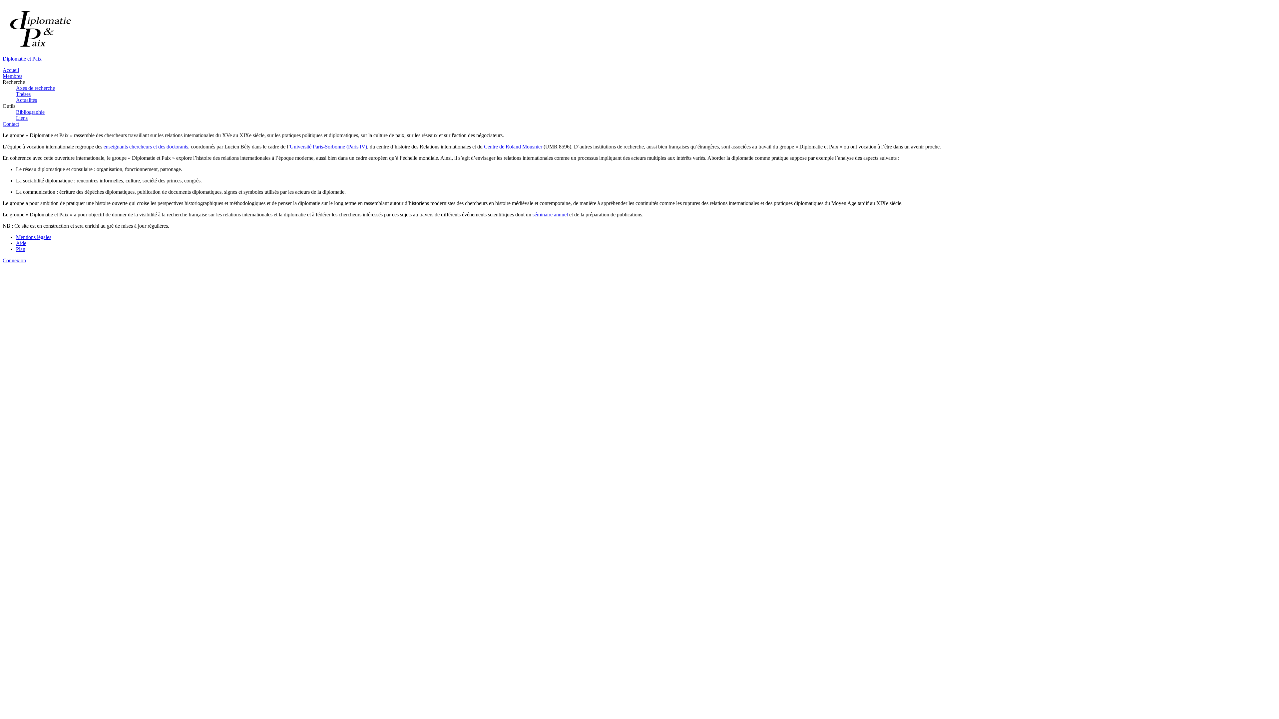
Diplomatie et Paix (22, 59)
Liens (22, 118)
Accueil (11, 70)
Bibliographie (30, 112)
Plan (20, 249)
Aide (21, 243)
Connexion (14, 260)
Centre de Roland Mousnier (513, 146)
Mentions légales (33, 237)
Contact (11, 124)
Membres (12, 76)
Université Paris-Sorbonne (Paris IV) (328, 146)
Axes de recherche (35, 88)
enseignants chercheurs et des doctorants (146, 146)
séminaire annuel (550, 214)
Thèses (23, 94)
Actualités (26, 100)
